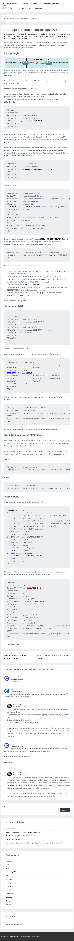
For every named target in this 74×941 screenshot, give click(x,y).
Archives (8, 921)
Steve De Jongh (17, 704)
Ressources (26, 8)
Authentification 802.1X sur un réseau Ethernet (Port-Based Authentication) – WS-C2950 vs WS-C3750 (34, 843)
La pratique (65, 34)
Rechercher (7, 807)
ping (8, 38)
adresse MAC (34, 36)
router (13, 38)
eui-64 (56, 36)
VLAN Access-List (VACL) (13, 839)
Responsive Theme (33, 936)
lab (62, 36)
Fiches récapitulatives (51, 4)
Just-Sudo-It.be (10, 828)
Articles (34, 4)
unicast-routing (21, 38)
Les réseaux (9, 893)
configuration (48, 36)
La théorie (8, 886)
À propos (38, 8)
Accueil (25, 4)
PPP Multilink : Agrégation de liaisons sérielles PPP (20, 835)
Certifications (52, 34)
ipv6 (59, 36)
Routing (7, 36)
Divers (7, 868)
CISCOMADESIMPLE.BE (9, 4)
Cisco (59, 34)
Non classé (9, 897)
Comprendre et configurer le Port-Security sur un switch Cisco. (23, 832)
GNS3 (7, 875)
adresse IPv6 (26, 36)
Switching (8, 904)
